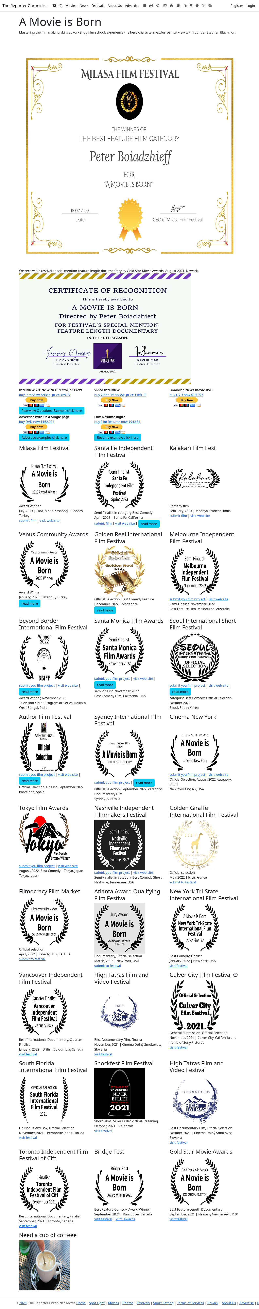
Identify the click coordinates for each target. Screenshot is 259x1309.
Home (81, 1303)
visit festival (178, 965)
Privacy (212, 1303)
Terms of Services (190, 1303)
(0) (59, 5)
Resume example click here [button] (117, 437)
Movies (71, 5)
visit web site (49, 520)
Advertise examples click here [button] (44, 437)
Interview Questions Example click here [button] (52, 410)
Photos (127, 1303)
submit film (27, 520)
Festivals (97, 5)
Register (236, 5)
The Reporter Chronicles (25, 5)
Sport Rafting (163, 1303)
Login (250, 5)
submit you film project (187, 599)
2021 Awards (125, 1219)
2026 (23, 1303)
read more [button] (149, 524)
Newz (84, 5)
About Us (115, 5)
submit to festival (183, 882)
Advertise (132, 5)
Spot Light (97, 1303)
